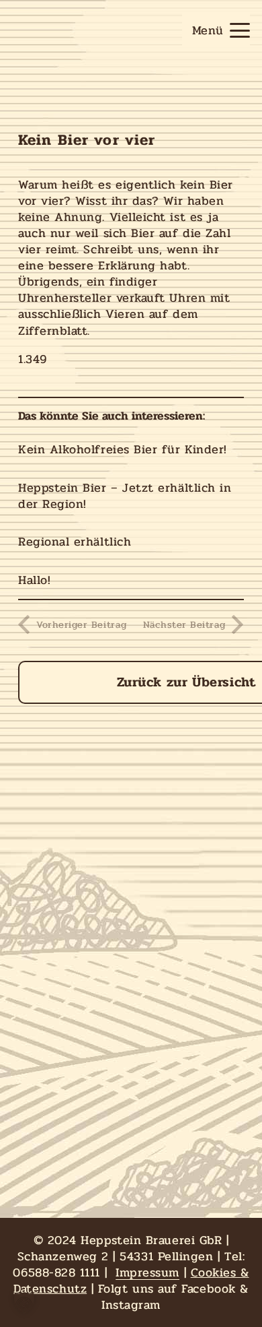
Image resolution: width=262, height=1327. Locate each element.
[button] (220, 30)
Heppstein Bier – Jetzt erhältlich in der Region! (124, 495)
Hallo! (34, 580)
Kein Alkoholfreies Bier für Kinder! (122, 449)
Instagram (131, 1304)
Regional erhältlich (74, 541)
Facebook (208, 1288)
